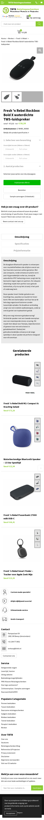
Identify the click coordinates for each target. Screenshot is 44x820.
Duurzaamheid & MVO (9, 692)
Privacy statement (8, 753)
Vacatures (5, 742)
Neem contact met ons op (13, 221)
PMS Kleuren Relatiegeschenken (13, 681)
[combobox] (18, 23)
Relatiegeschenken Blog (10, 746)
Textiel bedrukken (8, 720)
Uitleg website (6, 674)
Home (3, 38)
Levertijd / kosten (8, 671)
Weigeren (20, 813)
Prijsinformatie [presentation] (22, 250)
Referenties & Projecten (10, 749)
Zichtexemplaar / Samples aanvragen (15, 688)
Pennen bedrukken (8, 703)
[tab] (22, 237)
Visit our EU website (8, 763)
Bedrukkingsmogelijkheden (11, 678)
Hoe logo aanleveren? (9, 685)
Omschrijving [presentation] (22, 236)
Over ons (4, 739)
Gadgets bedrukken (8, 714)
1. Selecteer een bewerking (17, 140)
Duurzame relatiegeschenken (12, 710)
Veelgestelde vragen (9, 668)
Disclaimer (5, 756)
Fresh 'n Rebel (21, 38)
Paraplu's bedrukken (9, 724)
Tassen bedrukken (8, 707)
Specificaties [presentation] (22, 243)
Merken (11, 38)
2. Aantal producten (13, 166)
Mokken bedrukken (8, 717)
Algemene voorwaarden (10, 760)
